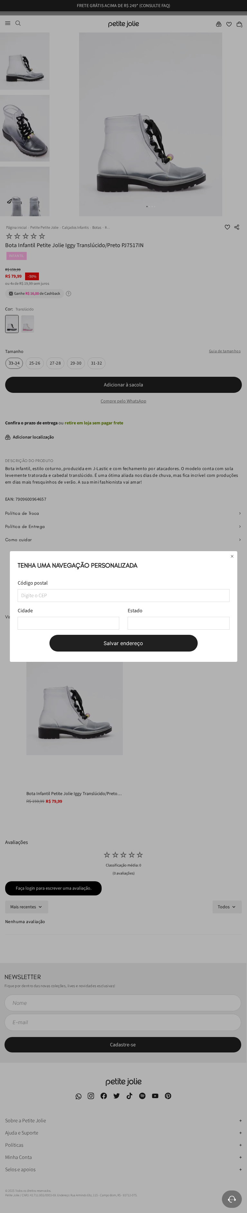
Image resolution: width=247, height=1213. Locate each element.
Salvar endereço (123, 643)
